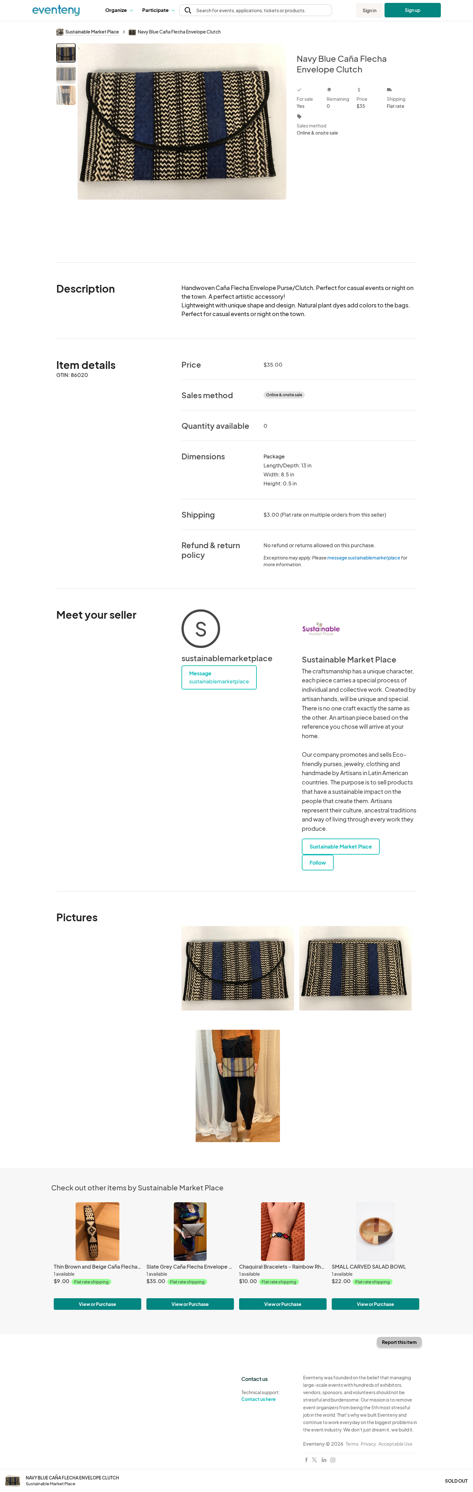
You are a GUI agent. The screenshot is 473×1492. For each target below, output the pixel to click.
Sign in (369, 10)
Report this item (399, 1342)
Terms (352, 1444)
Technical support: (260, 1395)
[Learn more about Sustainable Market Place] (321, 628)
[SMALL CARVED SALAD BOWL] (375, 1231)
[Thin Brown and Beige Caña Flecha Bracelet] (97, 1231)
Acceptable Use (395, 1444)
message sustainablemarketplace (363, 557)
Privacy (368, 1444)
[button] (118, 10)
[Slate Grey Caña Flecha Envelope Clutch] (190, 1231)
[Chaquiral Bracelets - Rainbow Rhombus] (283, 1231)
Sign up (413, 10)
